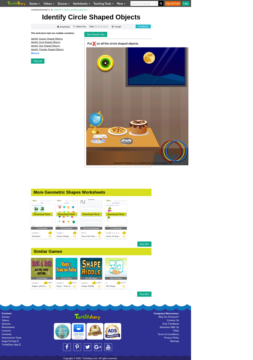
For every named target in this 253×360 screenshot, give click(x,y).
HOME (34, 10)
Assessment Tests (11, 337)
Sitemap (174, 341)
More (120, 3)
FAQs (176, 330)
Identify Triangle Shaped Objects (47, 49)
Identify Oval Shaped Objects (45, 42)
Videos (48, 3)
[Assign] (50, 236)
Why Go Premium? (168, 316)
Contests (6, 334)
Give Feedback (170, 323)
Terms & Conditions (168, 334)
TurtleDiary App (10, 344)
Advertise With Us (169, 327)
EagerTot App (9, 341)
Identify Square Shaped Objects (47, 38)
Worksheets (80, 3)
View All (38, 61)
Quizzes (63, 3)
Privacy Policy (171, 337)
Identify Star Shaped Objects (45, 46)
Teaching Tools (102, 3)
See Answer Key (96, 34)
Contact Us (173, 320)
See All (144, 244)
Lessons (6, 330)
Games (33, 3)
